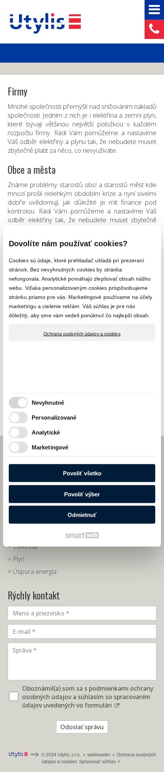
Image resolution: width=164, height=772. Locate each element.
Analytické (46, 432)
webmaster (98, 754)
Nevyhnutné (48, 402)
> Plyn (16, 558)
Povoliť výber (82, 494)
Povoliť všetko (82, 473)
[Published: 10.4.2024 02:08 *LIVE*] (34, 754)
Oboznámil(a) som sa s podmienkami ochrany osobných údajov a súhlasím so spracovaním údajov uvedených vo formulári (87, 696)
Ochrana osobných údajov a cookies (81, 334)
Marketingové (50, 447)
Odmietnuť (82, 515)
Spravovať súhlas (97, 761)
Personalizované (54, 417)
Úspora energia (34, 571)
